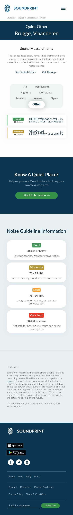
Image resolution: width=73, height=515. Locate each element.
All (25, 86)
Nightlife (26, 92)
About (11, 476)
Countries (11, 18)
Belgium (21, 18)
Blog (20, 476)
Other (36, 104)
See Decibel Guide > (25, 72)
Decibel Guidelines (43, 487)
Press (37, 476)
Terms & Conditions (36, 494)
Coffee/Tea (45, 92)
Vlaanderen (32, 18)
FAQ (28, 476)
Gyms (54, 98)
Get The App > (50, 72)
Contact (12, 487)
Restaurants (42, 86)
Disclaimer (25, 487)
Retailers (20, 98)
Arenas (38, 98)
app (9, 381)
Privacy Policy (15, 494)
